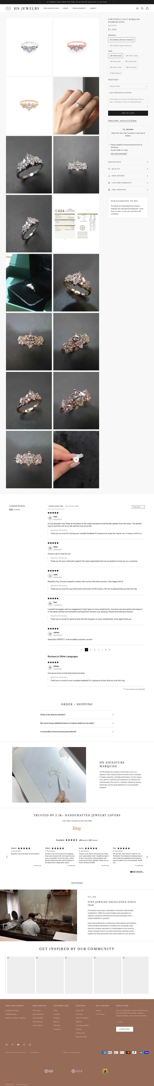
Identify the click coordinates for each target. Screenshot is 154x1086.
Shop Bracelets (38, 1018)
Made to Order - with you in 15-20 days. (122, 121)
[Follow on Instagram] (6, 1044)
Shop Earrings (38, 1022)
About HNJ (80, 1010)
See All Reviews (77, 883)
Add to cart (128, 113)
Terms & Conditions (22, 1084)
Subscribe (124, 1029)
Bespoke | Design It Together (15, 1018)
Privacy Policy (9, 1084)
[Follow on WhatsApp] (30, 1044)
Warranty (56, 1025)
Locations (56, 1014)
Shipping (56, 1018)
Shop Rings (37, 1010)
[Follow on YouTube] (18, 1044)
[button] (7, 857)
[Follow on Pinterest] (12, 1044)
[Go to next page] (110, 649)
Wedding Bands (11, 1014)
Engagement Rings (12, 1010)
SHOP (65, 8)
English (34, 1052)
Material (79, 1029)
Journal (98, 1010)
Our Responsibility (82, 1025)
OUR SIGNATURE (51, 8)
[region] (77, 857)
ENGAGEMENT (79, 8)
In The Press (100, 1014)
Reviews (79, 1022)
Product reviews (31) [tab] (56, 506)
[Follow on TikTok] (24, 1044)
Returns (56, 1022)
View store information (119, 154)
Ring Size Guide (81, 1037)
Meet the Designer (82, 1018)
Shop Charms (37, 1025)
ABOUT (93, 8)
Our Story (79, 1014)
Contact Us (57, 1029)
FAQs (55, 1010)
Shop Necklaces (38, 1014)
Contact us (86, 2)
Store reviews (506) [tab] (72, 506)
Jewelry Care (80, 1033)
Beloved (112, 25)
